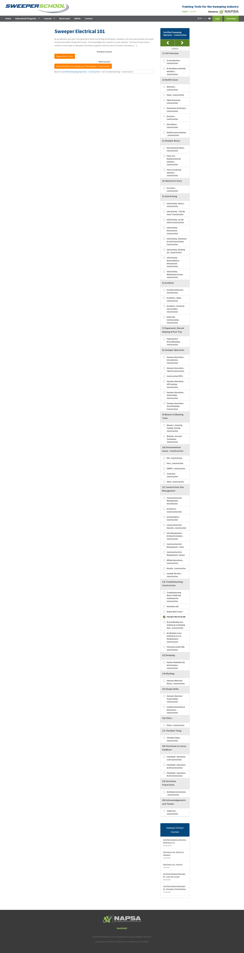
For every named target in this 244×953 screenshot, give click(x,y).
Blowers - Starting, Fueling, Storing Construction (175, 428)
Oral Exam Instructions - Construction (176, 793)
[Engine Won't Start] (167, 42)
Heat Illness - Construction (172, 125)
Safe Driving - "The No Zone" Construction (176, 212)
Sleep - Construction (175, 95)
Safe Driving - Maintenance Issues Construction (175, 274)
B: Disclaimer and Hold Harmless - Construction (176, 71)
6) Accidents (168, 282)
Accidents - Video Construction (174, 299)
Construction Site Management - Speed (176, 553)
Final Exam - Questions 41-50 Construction (176, 774)
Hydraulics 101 (173, 606)
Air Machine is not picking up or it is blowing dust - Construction (174, 637)
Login (217, 18)
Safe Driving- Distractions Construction (172, 230)
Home (8, 18)
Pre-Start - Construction (172, 189)
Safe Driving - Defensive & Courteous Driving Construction (177, 241)
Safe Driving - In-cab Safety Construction (175, 221)
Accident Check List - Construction (175, 291)
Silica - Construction (175, 481)
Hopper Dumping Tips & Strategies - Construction (176, 665)
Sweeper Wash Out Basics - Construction (176, 682)
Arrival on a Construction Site (174, 510)
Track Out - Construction (172, 475)
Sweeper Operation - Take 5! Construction (175, 369)
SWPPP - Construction (176, 468)
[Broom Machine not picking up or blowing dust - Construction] (182, 42)
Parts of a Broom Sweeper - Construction (174, 172)
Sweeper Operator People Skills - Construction (174, 699)
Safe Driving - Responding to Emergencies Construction (173, 261)
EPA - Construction (174, 458)
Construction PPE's (175, 376)
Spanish (193, 11)
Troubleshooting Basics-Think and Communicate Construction (174, 596)
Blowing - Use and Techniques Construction (174, 439)
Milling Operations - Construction (175, 561)
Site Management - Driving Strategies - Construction (175, 536)
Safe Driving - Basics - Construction (176, 204)
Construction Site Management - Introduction (174, 501)
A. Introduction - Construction (174, 61)
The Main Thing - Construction (173, 739)
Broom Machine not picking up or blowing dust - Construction (83, 66)
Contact (89, 18)
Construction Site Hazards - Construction (176, 526)
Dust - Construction (175, 463)
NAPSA (77, 18)
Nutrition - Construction (172, 88)
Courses (48, 18)
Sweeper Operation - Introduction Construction (175, 360)
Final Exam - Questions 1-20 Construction (176, 758)
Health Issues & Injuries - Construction (176, 133)
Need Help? (231, 18)
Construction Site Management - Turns (175, 545)
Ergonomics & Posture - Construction (177, 109)
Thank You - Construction (172, 812)
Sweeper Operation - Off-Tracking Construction (175, 384)
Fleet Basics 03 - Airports (173, 864)
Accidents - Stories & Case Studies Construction (175, 309)
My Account (64, 18)
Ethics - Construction (175, 725)
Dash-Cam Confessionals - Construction (173, 320)
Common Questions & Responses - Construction (176, 710)
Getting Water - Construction (173, 518)
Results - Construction (176, 568)
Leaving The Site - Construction (174, 574)
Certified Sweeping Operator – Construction (81, 71)
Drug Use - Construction (172, 117)
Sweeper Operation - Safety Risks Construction (175, 395)
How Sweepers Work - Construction (176, 149)
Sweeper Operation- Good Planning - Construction (175, 406)
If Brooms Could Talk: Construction (176, 648)
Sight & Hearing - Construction (174, 101)
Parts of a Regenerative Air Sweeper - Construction (174, 160)
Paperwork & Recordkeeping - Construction (174, 342)
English (185, 11)
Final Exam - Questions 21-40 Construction (176, 766)
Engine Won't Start (64, 56)
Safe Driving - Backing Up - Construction (176, 251)
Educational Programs (25, 18)
